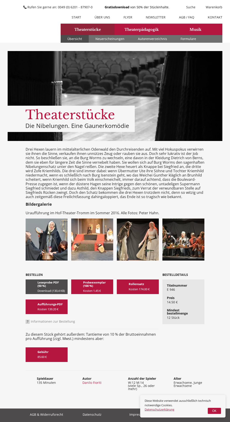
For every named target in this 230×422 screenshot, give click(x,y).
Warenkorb (214, 7)
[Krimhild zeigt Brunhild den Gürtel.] (138, 240)
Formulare (188, 39)
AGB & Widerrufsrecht (46, 415)
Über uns (102, 17)
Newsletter (156, 17)
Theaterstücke (87, 29)
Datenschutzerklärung (159, 409)
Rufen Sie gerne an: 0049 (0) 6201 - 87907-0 (60, 7)
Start (76, 17)
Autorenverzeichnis (152, 39)
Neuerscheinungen (109, 39)
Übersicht (74, 39)
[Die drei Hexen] (47, 240)
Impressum (137, 415)
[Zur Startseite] (27, 22)
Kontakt (215, 17)
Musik (195, 29)
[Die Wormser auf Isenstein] (92, 240)
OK (214, 411)
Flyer (128, 17)
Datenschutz (92, 415)
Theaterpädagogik (141, 29)
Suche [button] (190, 7)
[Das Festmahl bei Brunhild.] (183, 240)
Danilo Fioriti (92, 382)
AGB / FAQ (186, 17)
